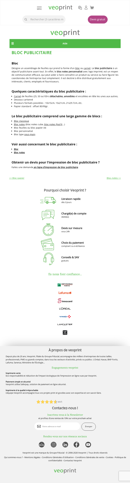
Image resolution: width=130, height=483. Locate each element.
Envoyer (88, 426)
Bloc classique (21, 121)
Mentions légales (32, 457)
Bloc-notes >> (114, 178)
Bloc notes (19, 124)
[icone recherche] (25, 19)
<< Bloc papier (16, 178)
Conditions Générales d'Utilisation (58, 457)
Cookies (109, 457)
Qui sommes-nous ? (13, 457)
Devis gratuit (97, 19)
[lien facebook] (76, 445)
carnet (87, 68)
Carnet (17, 96)
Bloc (16, 149)
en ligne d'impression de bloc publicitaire (55, 167)
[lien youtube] (88, 445)
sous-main (29, 134)
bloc (77, 68)
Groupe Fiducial (57, 452)
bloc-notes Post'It (53, 124)
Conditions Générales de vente (89, 457)
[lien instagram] (53, 445)
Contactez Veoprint (73, 460)
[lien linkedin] (65, 445)
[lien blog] (41, 445)
